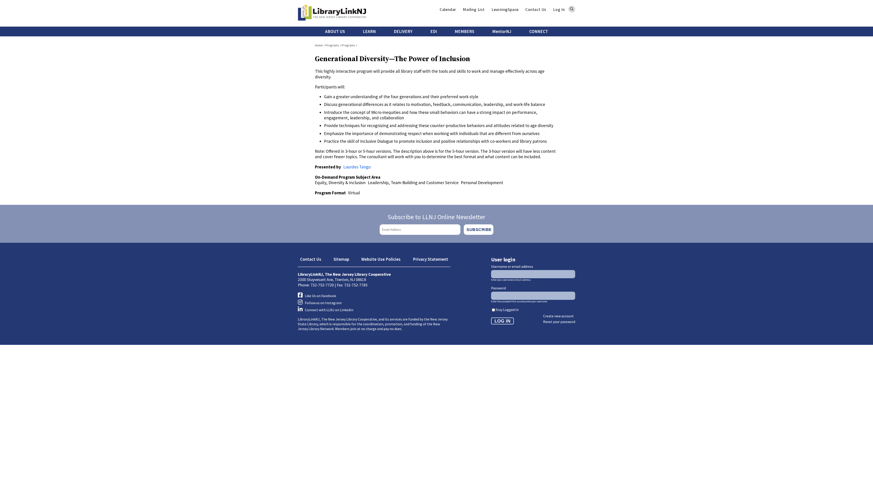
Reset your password (559, 321)
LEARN (369, 31)
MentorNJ (501, 31)
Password (498, 288)
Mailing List (474, 9)
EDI (433, 31)
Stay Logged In (507, 309)
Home (319, 45)
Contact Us (535, 9)
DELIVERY (403, 31)
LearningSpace (505, 9)
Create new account (558, 316)
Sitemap (341, 259)
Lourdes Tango (357, 167)
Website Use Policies (381, 259)
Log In (559, 9)
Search (571, 9)
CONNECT (538, 31)
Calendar (448, 9)
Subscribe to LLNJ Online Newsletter (436, 217)
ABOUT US (335, 31)
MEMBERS (464, 31)
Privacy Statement (430, 259)
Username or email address (512, 266)
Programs (332, 45)
